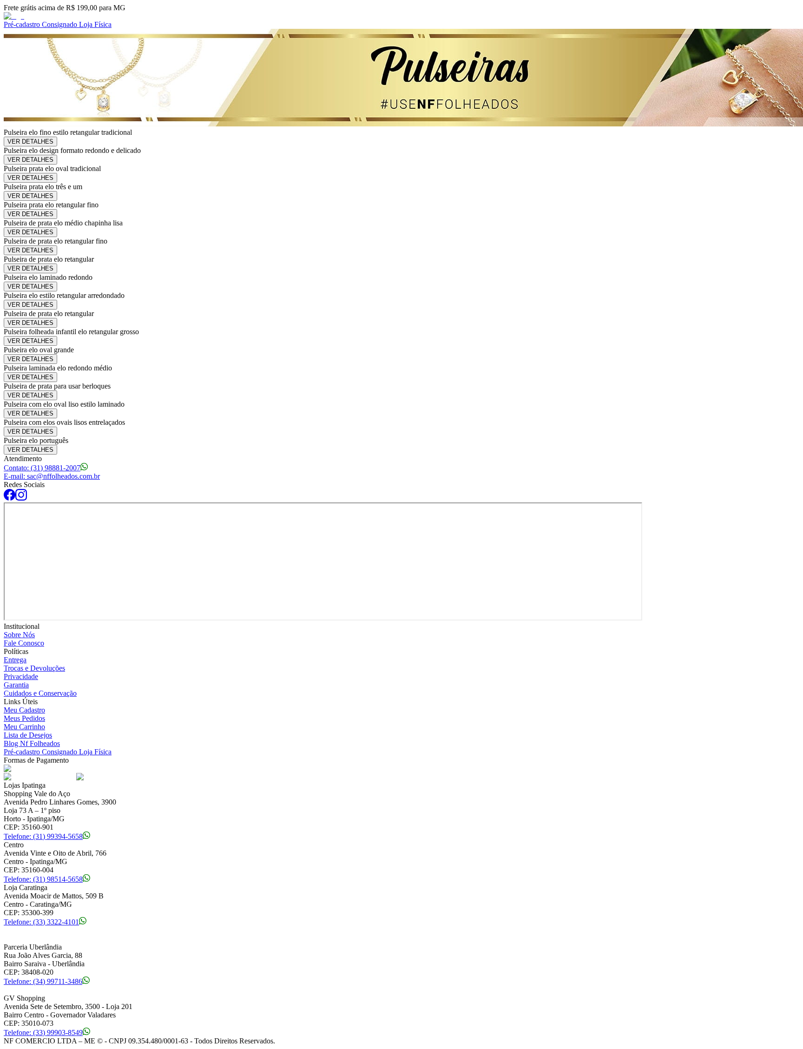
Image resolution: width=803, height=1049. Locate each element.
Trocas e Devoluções (34, 668)
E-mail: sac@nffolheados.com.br (52, 476)
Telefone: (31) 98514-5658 (43, 879)
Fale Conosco (24, 643)
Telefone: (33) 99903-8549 (43, 1032)
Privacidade (21, 676)
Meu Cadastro (24, 710)
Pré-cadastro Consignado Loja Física (58, 24)
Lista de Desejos (28, 735)
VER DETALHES (30, 141)
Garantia (16, 685)
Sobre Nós (19, 635)
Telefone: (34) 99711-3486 (43, 981)
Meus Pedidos (24, 718)
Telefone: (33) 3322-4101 (41, 922)
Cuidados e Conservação (40, 693)
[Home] (14, 16)
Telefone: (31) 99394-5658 (43, 836)
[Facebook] (9, 498)
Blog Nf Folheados (32, 743)
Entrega (15, 660)
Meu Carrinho (24, 727)
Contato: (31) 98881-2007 (42, 468)
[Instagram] (21, 498)
